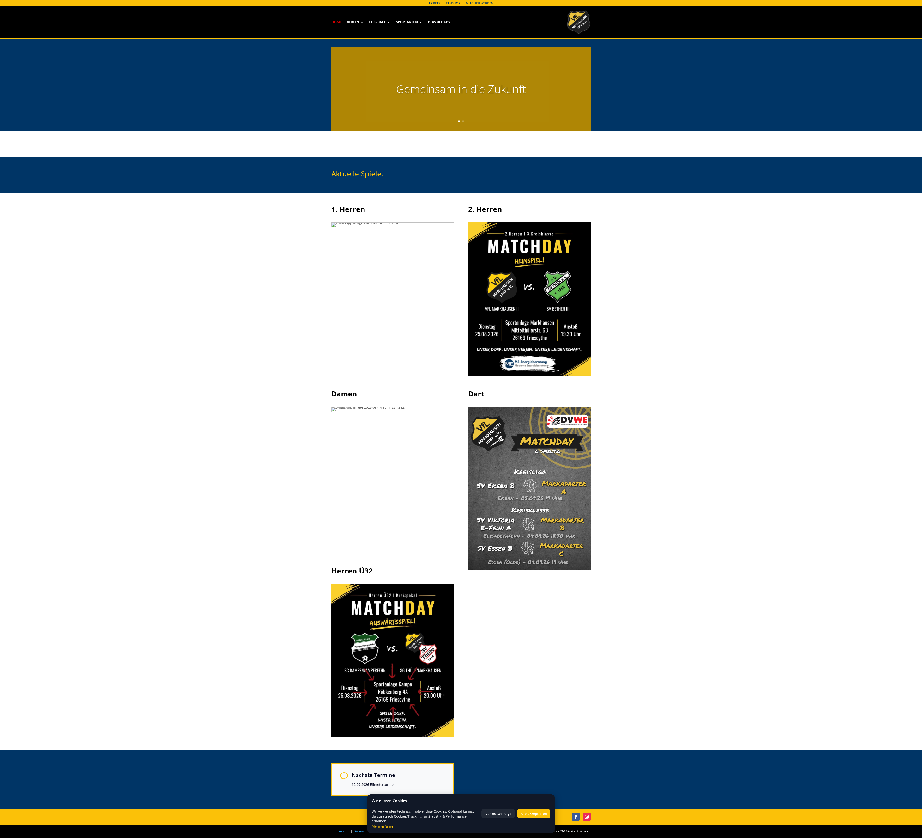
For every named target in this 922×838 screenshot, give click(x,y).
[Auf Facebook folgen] (576, 817)
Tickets (434, 3)
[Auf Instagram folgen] (587, 817)
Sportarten (407, 22)
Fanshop (453, 3)
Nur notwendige (498, 813)
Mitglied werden (479, 3)
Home (336, 22)
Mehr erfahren (383, 826)
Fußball (377, 22)
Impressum (340, 831)
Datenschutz (363, 831)
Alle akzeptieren (534, 813)
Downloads (439, 22)
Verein (353, 22)
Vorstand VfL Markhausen (461, 97)
